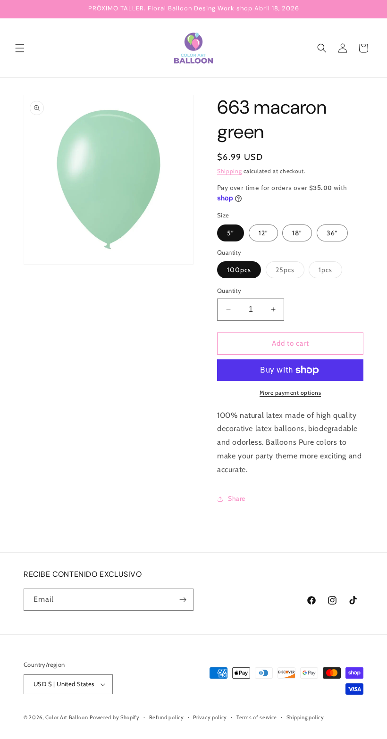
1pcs (330, 271)
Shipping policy (305, 717)
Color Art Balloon (66, 717)
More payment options (290, 392)
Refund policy (166, 717)
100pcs (239, 270)
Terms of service (256, 717)
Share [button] (236, 498)
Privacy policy (210, 717)
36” (332, 233)
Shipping (229, 170)
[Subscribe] (182, 600)
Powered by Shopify (115, 717)
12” (263, 233)
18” (297, 233)
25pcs (290, 271)
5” (230, 233)
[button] (19, 48)
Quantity (229, 290)
